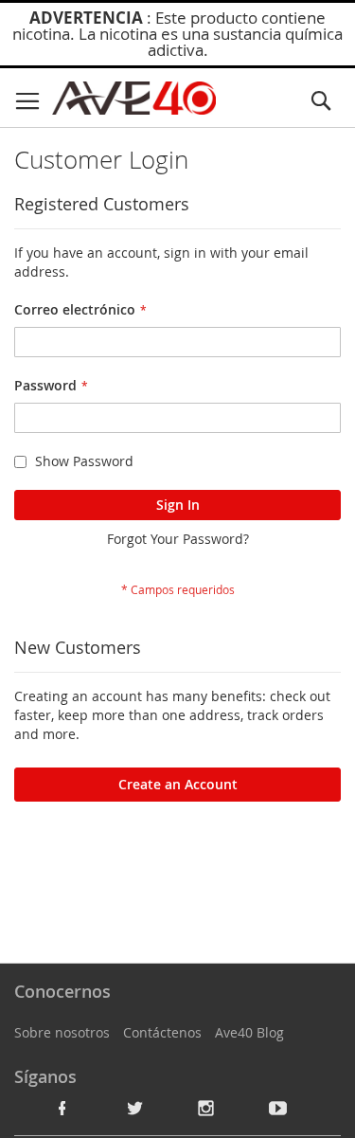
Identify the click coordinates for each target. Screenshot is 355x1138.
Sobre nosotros (62, 1032)
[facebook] (62, 1107)
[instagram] (206, 1107)
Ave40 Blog (249, 1032)
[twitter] (134, 1107)
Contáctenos (162, 1032)
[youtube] (278, 1107)
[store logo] (134, 98)
